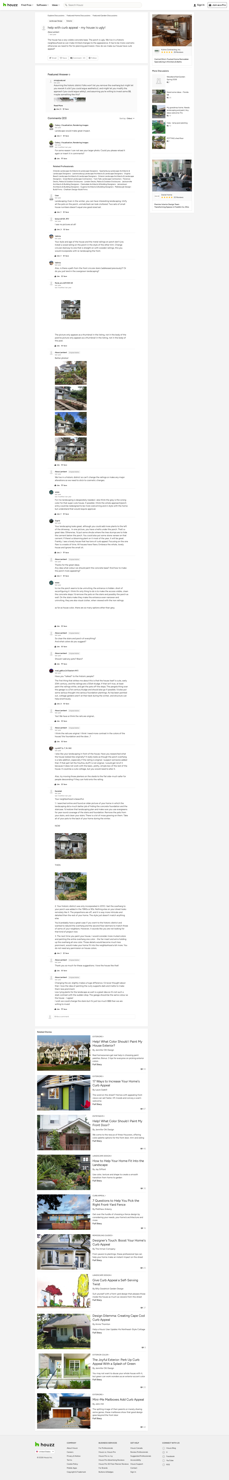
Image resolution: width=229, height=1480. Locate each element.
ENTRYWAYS (98, 1116)
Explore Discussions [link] (56, 15)
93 (144, 1069)
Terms (69, 1460)
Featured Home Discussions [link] (78, 15)
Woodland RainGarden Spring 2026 (176, 78)
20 (144, 1268)
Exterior (69, 21)
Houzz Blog (171, 1448)
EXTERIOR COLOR (100, 1355)
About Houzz (72, 1448)
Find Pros (26, 5)
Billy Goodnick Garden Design (109, 1288)
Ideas (55, 5)
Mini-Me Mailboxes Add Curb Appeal (118, 1399)
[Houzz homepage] (10, 5)
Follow (94, 58)
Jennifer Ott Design (104, 1050)
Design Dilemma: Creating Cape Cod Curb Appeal (119, 1318)
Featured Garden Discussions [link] (105, 15)
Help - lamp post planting (177, 123)
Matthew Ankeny (103, 1209)
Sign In (133, 1472)
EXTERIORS (97, 1036)
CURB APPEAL (98, 1196)
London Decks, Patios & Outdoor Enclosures (102, 181)
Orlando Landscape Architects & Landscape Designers (75, 171)
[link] (58, 105)
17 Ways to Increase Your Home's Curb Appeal (116, 1083)
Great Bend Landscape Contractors (77, 179)
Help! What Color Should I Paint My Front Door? (117, 1123)
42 (144, 1427)
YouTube (169, 1460)
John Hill (99, 1404)
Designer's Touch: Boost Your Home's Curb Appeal (119, 1242)
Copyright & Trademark (76, 1472)
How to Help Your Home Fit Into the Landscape (118, 1163)
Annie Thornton (102, 1324)
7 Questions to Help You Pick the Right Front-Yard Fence (116, 1202)
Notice (77, 1456)
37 (144, 1307)
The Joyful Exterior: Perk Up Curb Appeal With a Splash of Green (116, 1362)
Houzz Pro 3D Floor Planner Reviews (114, 1464)
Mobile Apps (72, 1468)
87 (144, 1109)
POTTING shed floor (175, 138)
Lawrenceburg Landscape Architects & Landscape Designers (97, 173)
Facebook (170, 1456)
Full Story (97, 1064)
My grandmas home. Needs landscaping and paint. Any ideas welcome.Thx (178, 110)
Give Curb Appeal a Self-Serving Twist (115, 1282)
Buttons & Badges (106, 1472)
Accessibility (135, 1460)
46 (144, 1148)
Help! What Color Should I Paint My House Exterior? (117, 1043)
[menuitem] (27, 5)
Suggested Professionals (140, 1456)
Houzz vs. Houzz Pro (107, 1452)
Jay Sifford (100, 1169)
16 (145, 1228)
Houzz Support (136, 1464)
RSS (168, 1464)
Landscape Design (55, 21)
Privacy (70, 1456)
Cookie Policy (72, 1464)
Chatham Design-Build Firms (76, 189)
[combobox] (102, 5)
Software (42, 5)
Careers (70, 1452)
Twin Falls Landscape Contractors (108, 179)
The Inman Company (105, 1249)
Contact (133, 1468)
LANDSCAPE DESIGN (102, 1156)
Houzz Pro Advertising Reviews (111, 1460)
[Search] (66, 5)
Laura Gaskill (101, 1089)
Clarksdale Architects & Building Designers (98, 184)
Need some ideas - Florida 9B (177, 93)
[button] (94, 95)
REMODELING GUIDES (102, 1235)
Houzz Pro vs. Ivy (106, 1456)
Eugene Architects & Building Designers (97, 187)
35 (144, 1188)
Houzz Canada (136, 1448)
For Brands (103, 1468)
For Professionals (106, 1448)
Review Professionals (139, 1452)
